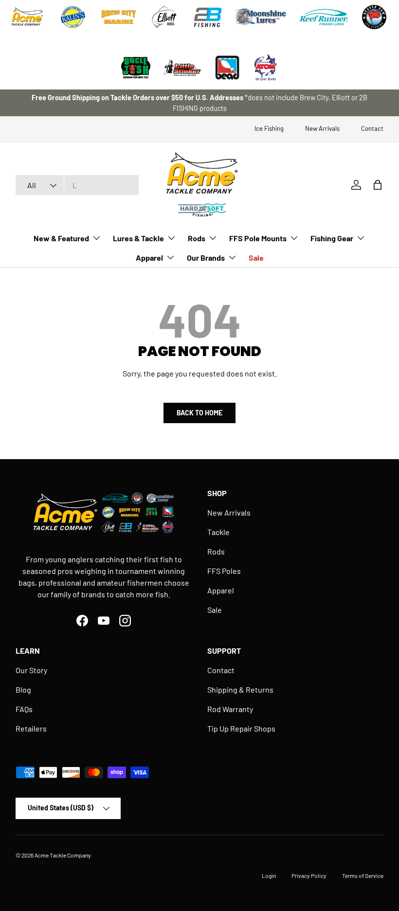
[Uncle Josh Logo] (135, 67)
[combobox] (77, 185)
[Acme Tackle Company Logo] (27, 17)
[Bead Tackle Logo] (227, 67)
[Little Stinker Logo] (181, 67)
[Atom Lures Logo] (266, 67)
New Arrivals (322, 128)
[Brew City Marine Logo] (119, 17)
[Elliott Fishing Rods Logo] (164, 17)
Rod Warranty (230, 709)
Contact (372, 128)
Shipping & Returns (240, 689)
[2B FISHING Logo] (207, 17)
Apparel (220, 590)
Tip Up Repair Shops (241, 728)
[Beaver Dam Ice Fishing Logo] (374, 17)
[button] (377, 185)
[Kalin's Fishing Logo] (73, 17)
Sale (256, 257)
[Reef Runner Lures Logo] (323, 17)
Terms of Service (362, 875)
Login (269, 875)
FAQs (24, 709)
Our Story (31, 670)
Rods (216, 551)
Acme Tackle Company (63, 855)
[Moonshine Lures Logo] (261, 17)
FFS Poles (224, 570)
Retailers (31, 728)
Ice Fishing (269, 128)
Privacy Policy (308, 875)
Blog (23, 689)
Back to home (199, 413)
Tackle (218, 531)
